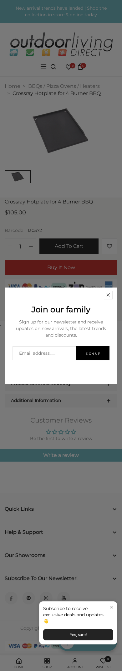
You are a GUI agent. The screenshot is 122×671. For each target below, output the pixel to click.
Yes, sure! (78, 634)
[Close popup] (111, 607)
